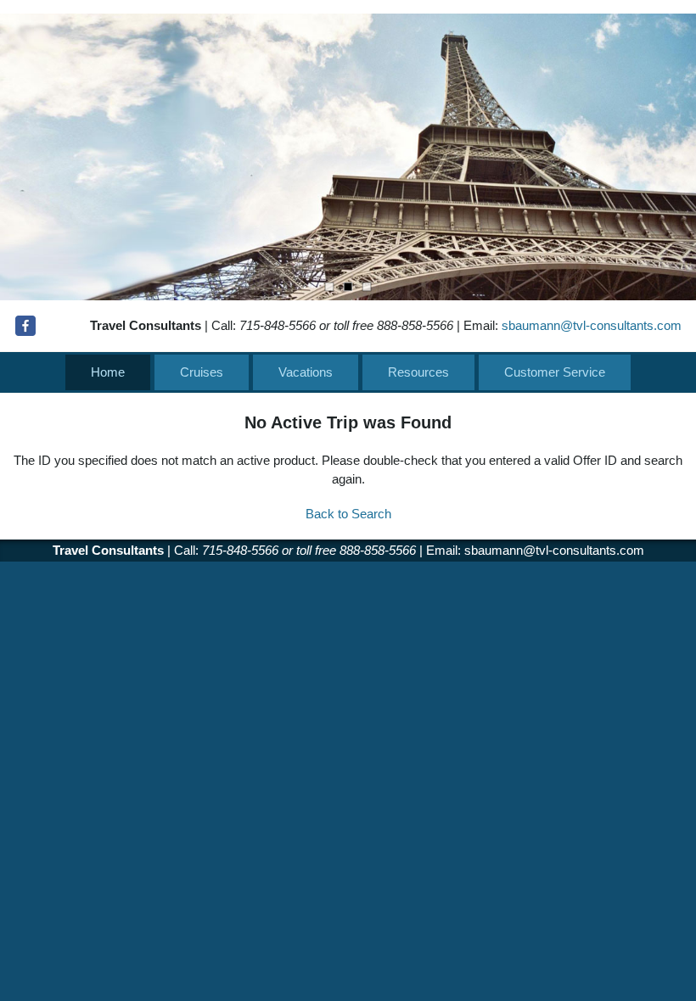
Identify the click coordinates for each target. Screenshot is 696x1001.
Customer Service (554, 372)
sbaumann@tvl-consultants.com (592, 325)
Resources (418, 372)
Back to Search (348, 513)
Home (108, 372)
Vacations (305, 372)
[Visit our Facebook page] (25, 326)
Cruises (201, 372)
